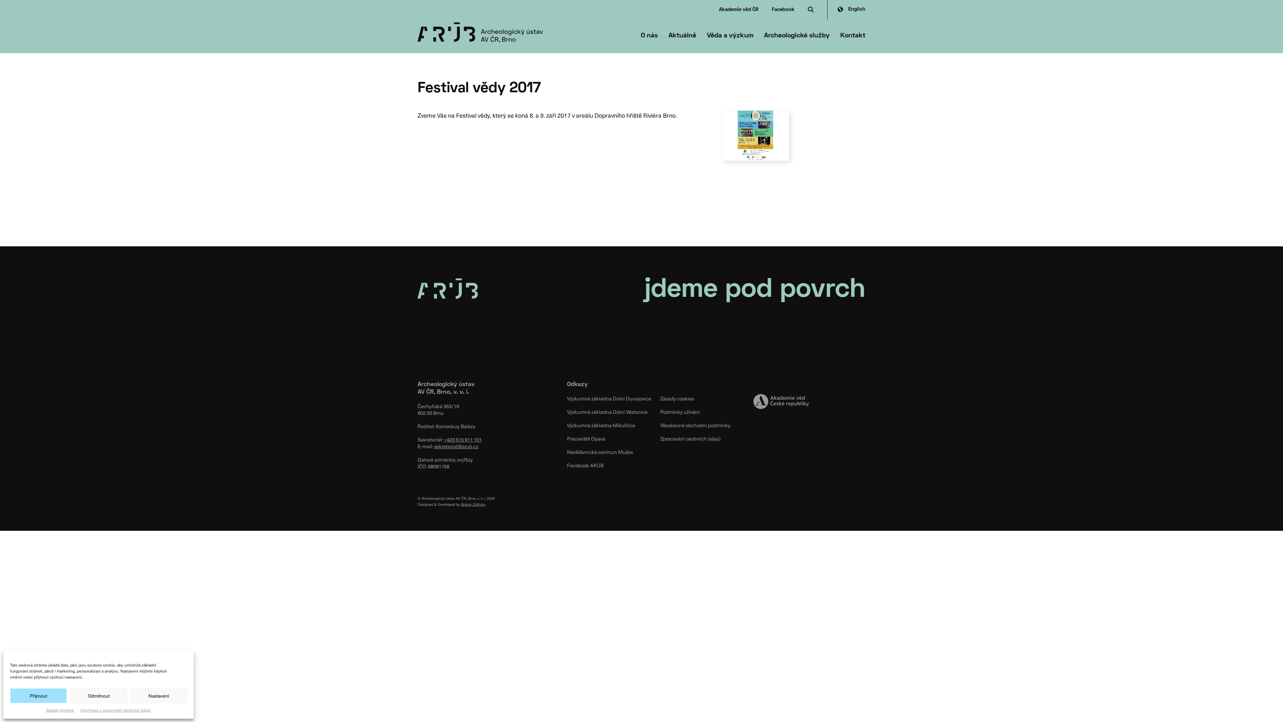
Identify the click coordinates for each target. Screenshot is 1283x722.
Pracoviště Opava (586, 438)
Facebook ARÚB (585, 465)
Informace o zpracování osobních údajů (116, 710)
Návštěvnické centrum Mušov (600, 452)
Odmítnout (99, 695)
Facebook (783, 9)
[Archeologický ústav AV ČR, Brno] (480, 32)
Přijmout (38, 695)
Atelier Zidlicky (473, 504)
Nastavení (158, 695)
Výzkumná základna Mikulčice (601, 425)
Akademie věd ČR (738, 9)
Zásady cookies (60, 710)
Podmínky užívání (680, 411)
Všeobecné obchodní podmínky (695, 425)
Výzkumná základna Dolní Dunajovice (609, 398)
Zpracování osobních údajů (690, 438)
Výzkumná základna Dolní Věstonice (607, 411)
